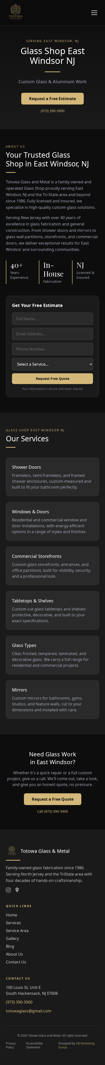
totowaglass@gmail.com (28, 1011)
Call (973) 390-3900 (52, 811)
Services (13, 922)
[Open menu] (94, 13)
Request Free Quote (52, 378)
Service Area (17, 930)
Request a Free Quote (53, 799)
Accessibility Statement (34, 1045)
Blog (10, 946)
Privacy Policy (11, 1045)
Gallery (12, 938)
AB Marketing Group (76, 1045)
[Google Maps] (17, 890)
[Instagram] (8, 890)
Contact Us (16, 962)
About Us (14, 954)
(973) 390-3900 (52, 110)
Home (11, 915)
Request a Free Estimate (52, 98)
